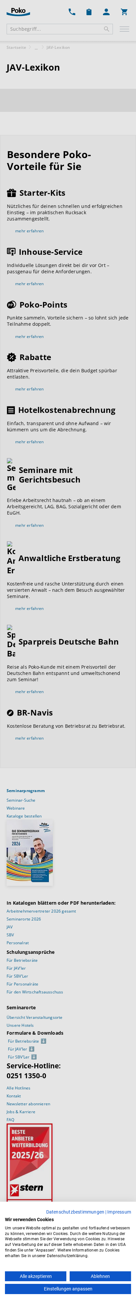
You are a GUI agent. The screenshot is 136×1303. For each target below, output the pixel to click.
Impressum (119, 1212)
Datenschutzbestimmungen (75, 1212)
